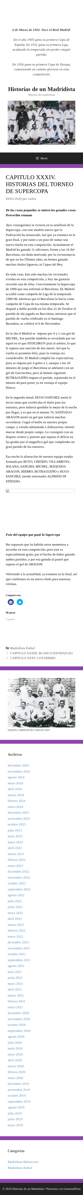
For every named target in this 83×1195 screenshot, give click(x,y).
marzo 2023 (16, 854)
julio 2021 (15, 972)
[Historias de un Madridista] (41, 122)
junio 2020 (15, 1048)
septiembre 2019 (19, 1101)
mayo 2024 (15, 783)
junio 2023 (15, 836)
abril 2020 (15, 1060)
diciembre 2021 (18, 942)
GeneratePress (72, 1188)
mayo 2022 (15, 913)
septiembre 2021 (19, 960)
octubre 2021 (17, 954)
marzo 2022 (16, 925)
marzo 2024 (16, 795)
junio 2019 (15, 1119)
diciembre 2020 (18, 1013)
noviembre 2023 (19, 818)
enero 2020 (15, 1078)
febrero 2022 (16, 930)
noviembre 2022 (19, 877)
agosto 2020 (16, 1036)
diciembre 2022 (18, 871)
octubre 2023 (17, 824)
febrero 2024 (16, 801)
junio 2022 (15, 907)
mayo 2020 (15, 1054)
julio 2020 (15, 1042)
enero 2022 (15, 936)
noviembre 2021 (19, 948)
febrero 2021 (16, 1001)
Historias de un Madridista (41, 89)
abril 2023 (15, 848)
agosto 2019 (16, 1107)
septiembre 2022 (19, 889)
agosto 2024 (16, 777)
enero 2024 (15, 807)
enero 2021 (15, 1007)
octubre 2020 (17, 1025)
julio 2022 (15, 901)
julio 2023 (15, 830)
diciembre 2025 (18, 765)
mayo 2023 (15, 842)
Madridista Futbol (22, 648)
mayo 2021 (15, 983)
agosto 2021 (16, 966)
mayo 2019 (15, 1125)
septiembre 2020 (19, 1031)
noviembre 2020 (19, 1019)
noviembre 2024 (19, 771)
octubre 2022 (17, 883)
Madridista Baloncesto (23, 1162)
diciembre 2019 (18, 1084)
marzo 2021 (16, 995)
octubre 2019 (17, 1095)
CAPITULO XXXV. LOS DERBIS (32, 658)
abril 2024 (15, 789)
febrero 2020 (16, 1072)
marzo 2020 (16, 1066)
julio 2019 (15, 1113)
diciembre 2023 (18, 812)
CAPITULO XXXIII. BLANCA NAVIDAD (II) (41, 653)
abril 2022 (15, 919)
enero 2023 (15, 866)
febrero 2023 (16, 860)
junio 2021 (15, 978)
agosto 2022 (16, 895)
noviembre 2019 (19, 1090)
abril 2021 (15, 989)
